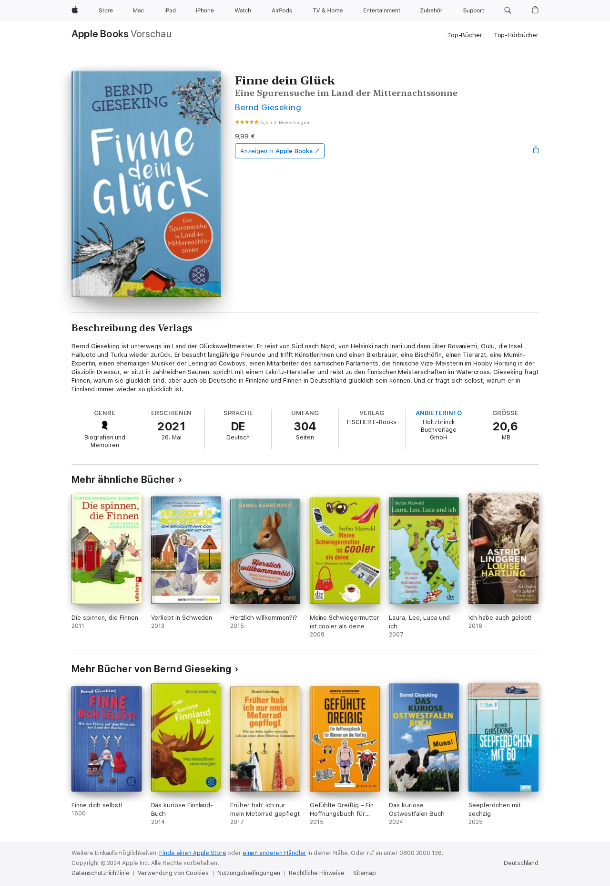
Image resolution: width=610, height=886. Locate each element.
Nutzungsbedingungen (249, 873)
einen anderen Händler (274, 853)
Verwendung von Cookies (173, 873)
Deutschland (521, 863)
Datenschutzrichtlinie (100, 873)
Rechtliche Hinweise (317, 873)
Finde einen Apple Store (192, 853)
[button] (507, 10)
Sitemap (364, 873)
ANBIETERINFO (439, 413)
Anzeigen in (276, 151)
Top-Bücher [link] (464, 35)
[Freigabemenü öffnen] (536, 151)
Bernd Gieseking (268, 107)
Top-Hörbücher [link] (516, 35)
